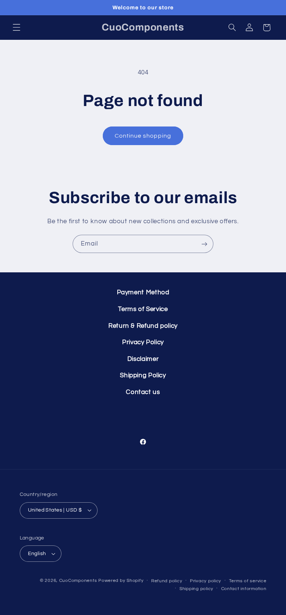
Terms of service (248, 581)
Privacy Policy (143, 342)
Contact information (244, 589)
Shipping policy (196, 589)
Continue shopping (143, 136)
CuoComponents (78, 581)
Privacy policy (205, 581)
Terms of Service (143, 309)
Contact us (143, 392)
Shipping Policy (143, 375)
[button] (16, 27)
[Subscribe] (204, 244)
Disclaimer (143, 359)
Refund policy (166, 581)
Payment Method (143, 292)
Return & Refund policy (143, 326)
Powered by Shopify (120, 581)
